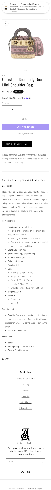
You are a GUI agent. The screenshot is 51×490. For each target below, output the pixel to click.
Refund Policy (26, 402)
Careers (25, 390)
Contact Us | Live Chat (25, 378)
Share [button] (7, 358)
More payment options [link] (25, 134)
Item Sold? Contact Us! (17, 143)
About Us (25, 396)
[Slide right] (32, 71)
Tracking (25, 384)
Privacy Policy (25, 408)
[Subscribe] (42, 461)
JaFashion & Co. (21, 489)
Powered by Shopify (35, 489)
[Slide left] (19, 71)
